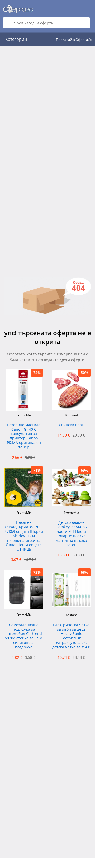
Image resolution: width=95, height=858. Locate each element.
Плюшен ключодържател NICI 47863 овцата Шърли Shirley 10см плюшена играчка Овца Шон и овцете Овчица (23, 536)
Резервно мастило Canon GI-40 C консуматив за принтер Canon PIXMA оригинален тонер (24, 436)
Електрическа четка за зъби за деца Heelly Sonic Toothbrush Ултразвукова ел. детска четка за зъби (71, 636)
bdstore (71, 615)
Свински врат (71, 425)
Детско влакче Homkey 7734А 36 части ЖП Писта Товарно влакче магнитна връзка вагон (71, 533)
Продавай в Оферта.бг (74, 39)
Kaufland (71, 415)
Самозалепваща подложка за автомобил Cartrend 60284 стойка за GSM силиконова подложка (24, 636)
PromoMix (23, 415)
